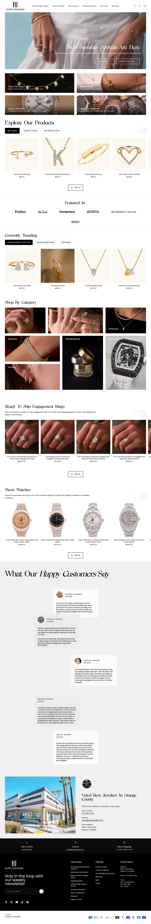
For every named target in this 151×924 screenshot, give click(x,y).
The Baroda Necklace (93, 285)
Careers (74, 896)
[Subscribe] (41, 891)
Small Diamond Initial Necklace (57, 174)
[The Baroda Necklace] (93, 266)
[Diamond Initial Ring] (22, 154)
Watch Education (78, 893)
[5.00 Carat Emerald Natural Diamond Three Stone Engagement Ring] (22, 437)
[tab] (12, 131)
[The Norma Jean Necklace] (129, 266)
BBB (97, 880)
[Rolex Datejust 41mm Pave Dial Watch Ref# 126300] (129, 520)
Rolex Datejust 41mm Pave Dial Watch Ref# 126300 (129, 541)
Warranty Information (79, 872)
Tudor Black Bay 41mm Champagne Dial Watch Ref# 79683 (22, 541)
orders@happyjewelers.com (92, 820)
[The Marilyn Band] (58, 266)
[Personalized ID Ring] (93, 154)
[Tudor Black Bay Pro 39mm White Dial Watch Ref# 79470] (93, 520)
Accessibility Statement (105, 873)
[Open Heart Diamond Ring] (129, 154)
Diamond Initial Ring (22, 174)
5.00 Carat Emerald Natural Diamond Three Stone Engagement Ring (22, 458)
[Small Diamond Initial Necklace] (58, 154)
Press (98, 883)
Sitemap (99, 877)
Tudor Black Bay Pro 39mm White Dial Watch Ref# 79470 (93, 541)
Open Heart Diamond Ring (129, 174)
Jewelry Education (78, 890)
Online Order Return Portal (79, 885)
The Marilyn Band (58, 285)
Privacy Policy (101, 867)
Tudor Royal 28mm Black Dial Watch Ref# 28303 (57, 541)
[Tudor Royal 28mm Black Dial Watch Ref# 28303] (58, 520)
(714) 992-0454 (88, 813)
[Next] (143, 131)
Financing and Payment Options (80, 868)
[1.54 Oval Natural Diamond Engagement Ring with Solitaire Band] (129, 437)
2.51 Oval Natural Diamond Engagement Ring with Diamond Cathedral (93, 458)
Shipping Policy (77, 881)
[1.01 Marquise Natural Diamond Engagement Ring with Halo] (58, 437)
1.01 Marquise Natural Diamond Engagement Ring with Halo (58, 458)
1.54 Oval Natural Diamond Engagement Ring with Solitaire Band (129, 458)
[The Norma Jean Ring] (22, 266)
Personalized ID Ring (93, 174)
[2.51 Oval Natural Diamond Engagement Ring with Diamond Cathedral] (93, 437)
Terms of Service (102, 870)
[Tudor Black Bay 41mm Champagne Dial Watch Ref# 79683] (22, 520)
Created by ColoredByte (13, 916)
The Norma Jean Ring (22, 285)
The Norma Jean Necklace (129, 285)
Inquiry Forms (76, 899)
